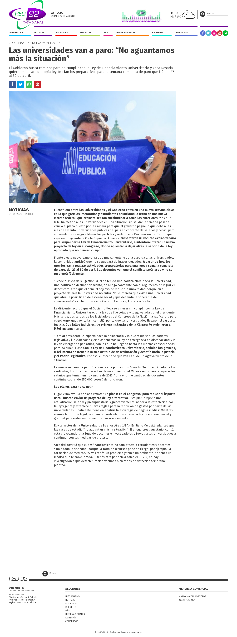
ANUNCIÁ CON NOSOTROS (192, 596)
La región (157, 32)
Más (106, 32)
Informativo (16, 32)
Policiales (61, 32)
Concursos (181, 32)
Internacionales (125, 32)
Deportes (86, 32)
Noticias (39, 32)
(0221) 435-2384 (187, 600)
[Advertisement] (92, 493)
